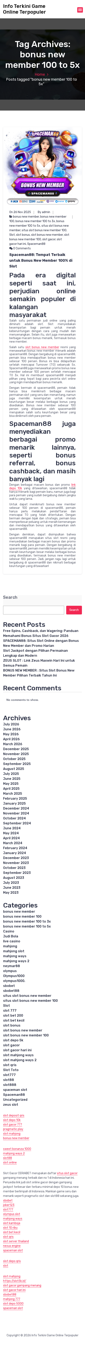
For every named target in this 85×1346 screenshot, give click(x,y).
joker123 (8, 1205)
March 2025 (12, 794)
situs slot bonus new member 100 (44, 230)
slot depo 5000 (13, 1303)
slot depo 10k (12, 1120)
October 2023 (14, 868)
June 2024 (12, 828)
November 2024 (16, 813)
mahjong (10, 946)
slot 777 (10, 1010)
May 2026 (11, 734)
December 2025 (16, 749)
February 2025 (15, 798)
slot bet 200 (13, 1015)
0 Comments (22, 248)
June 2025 (11, 779)
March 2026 (12, 744)
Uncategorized (15, 1100)
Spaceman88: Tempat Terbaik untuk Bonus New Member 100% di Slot (40, 260)
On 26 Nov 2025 (20, 212)
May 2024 (11, 833)
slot (5, 1265)
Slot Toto (11, 1070)
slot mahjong (11, 1133)
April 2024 (11, 838)
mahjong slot (13, 951)
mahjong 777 (11, 1299)
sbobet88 (11, 991)
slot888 (9, 1085)
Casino (8, 931)
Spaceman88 (36, 244)
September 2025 (17, 764)
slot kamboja (11, 1223)
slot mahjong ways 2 (20, 1060)
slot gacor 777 (12, 1124)
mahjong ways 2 (16, 961)
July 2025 (11, 774)
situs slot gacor (67, 1173)
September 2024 (17, 823)
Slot (12, 235)
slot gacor (48, 239)
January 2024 (14, 853)
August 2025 (13, 769)
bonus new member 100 (22, 916)
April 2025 (11, 789)
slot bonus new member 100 (26, 1035)
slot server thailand (16, 1241)
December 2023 (16, 858)
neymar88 (11, 966)
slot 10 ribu (10, 1227)
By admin (44, 212)
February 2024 (15, 848)
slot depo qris (12, 1261)
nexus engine (12, 1246)
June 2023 (11, 888)
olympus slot (11, 1214)
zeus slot (10, 1105)
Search (10, 597)
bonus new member (26, 216)
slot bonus (23, 235)
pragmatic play (13, 1129)
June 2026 (12, 729)
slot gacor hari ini (17, 1050)
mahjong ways (14, 956)
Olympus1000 (14, 976)
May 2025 (11, 784)
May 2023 (11, 893)
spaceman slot (15, 1090)
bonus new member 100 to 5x (27, 926)
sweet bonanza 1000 (17, 1149)
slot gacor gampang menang (22, 1285)
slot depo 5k (13, 1040)
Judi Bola (10, 936)
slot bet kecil (13, 1020)
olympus (10, 971)
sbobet (9, 986)
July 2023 (11, 883)
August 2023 (13, 878)
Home (40, 74)
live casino (11, 941)
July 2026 (11, 724)
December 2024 (16, 808)
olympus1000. (14, 981)
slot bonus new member (47, 235)
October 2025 (14, 759)
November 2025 (16, 754)
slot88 (8, 1080)
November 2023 (16, 863)
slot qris (10, 1065)
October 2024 (14, 818)
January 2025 (14, 803)
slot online (10, 1162)
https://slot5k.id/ (14, 1281)
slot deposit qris (13, 1115)
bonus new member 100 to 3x (35, 221)
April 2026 (11, 739)
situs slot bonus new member (27, 996)
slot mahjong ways (18, 1055)
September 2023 (17, 873)
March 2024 (12, 843)
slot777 (9, 1075)
